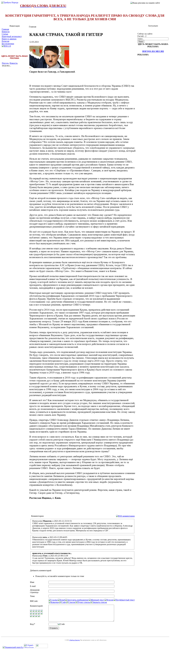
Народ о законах (9, 39)
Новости (6, 31)
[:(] (36, 616)
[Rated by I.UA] (42, 647)
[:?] (31, 616)
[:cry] (34, 616)
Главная (5, 29)
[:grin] (34, 611)
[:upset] (36, 613)
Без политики (8, 43)
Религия (5, 41)
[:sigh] (42, 613)
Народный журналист (12, 36)
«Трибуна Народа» (74, 640)
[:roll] (31, 613)
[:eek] (34, 613)
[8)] (39, 611)
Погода (5, 63)
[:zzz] (39, 613)
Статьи (5, 34)
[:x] (39, 616)
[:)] (31, 611)
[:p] (42, 611)
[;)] (36, 611)
